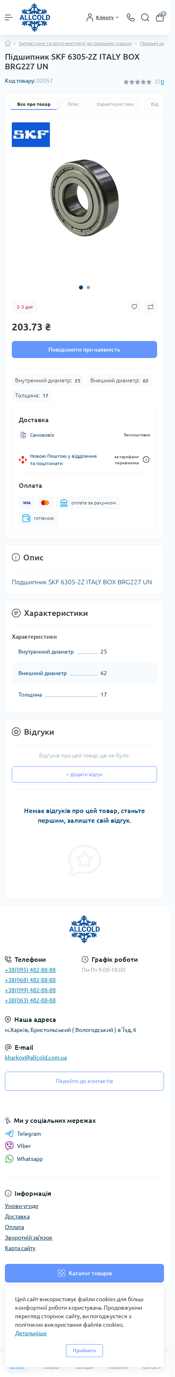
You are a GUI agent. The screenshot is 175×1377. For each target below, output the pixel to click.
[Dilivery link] (146, 453)
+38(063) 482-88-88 (30, 1000)
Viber (24, 1146)
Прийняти (84, 1350)
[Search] (145, 17)
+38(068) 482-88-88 (30, 980)
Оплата (14, 1227)
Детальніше (31, 1333)
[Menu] (9, 17)
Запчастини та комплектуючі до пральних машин (75, 43)
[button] (81, 281)
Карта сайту (20, 1248)
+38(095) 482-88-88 (30, 970)
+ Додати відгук (84, 768)
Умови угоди (21, 1206)
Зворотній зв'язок (28, 1237)
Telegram (29, 1133)
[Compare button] (150, 300)
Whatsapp (30, 1159)
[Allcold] (84, 929)
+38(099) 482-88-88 (30, 990)
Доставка (17, 1216)
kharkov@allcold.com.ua (36, 1057)
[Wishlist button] (134, 300)
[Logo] (35, 17)
